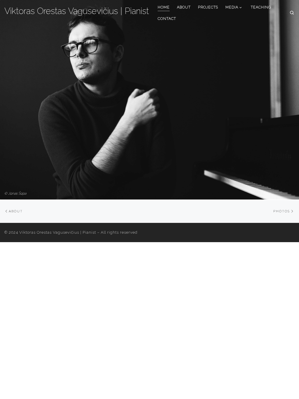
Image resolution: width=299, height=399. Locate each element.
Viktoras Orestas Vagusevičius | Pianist (57, 232)
